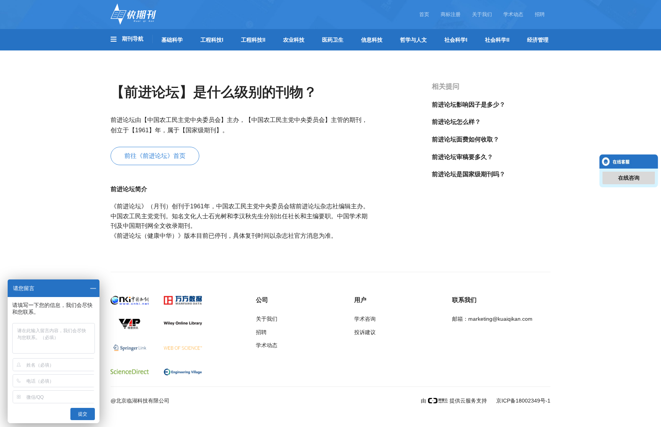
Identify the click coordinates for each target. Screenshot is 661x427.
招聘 (540, 14)
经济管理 (538, 40)
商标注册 (451, 14)
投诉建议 (365, 332)
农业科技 (293, 40)
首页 (424, 14)
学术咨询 (365, 319)
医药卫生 (333, 40)
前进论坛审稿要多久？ (462, 157)
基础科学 (172, 40)
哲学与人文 (413, 40)
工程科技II (253, 40)
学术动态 (513, 14)
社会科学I (455, 40)
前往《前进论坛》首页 (155, 156)
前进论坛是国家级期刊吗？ (468, 174)
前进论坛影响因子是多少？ (468, 104)
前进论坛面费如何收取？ (465, 139)
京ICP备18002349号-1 (522, 401)
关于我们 (482, 14)
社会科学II (497, 40)
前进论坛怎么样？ (456, 122)
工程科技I (211, 40)
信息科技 (372, 40)
